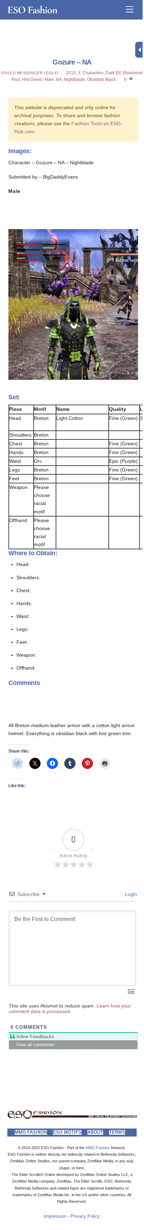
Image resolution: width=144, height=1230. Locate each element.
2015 (71, 72)
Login (130, 894)
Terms (117, 1132)
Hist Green (32, 79)
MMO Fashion (31, 1132)
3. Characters (90, 72)
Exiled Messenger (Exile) (30, 73)
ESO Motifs (67, 1132)
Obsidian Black (101, 79)
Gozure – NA (71, 62)
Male (49, 79)
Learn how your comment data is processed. (70, 1008)
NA (59, 79)
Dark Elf (113, 72)
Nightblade (74, 79)
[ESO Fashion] (72, 1117)
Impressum (55, 1216)
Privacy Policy (85, 1216)
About (95, 1132)
